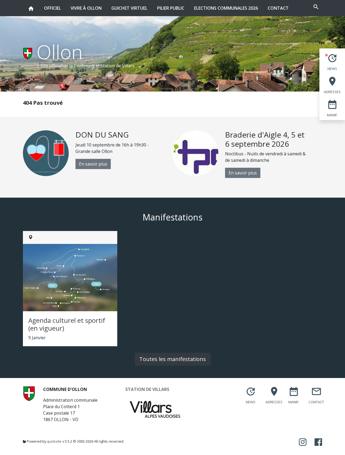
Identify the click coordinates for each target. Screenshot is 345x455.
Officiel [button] (52, 8)
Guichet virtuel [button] (129, 8)
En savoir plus (93, 164)
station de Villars (117, 66)
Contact (278, 8)
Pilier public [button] (170, 8)
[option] (97, 153)
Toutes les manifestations (172, 359)
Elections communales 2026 (226, 8)
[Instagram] (302, 442)
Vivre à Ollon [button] (86, 8)
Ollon (60, 51)
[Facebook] (318, 442)
